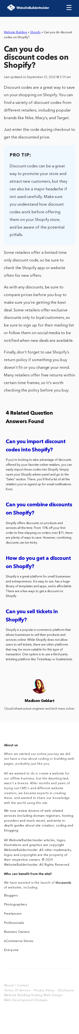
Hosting (37, 995)
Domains (41, 1000)
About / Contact (16, 985)
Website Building (15, 32)
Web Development (18, 1000)
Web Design (53, 995)
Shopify (35, 32)
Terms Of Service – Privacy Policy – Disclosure (39, 990)
